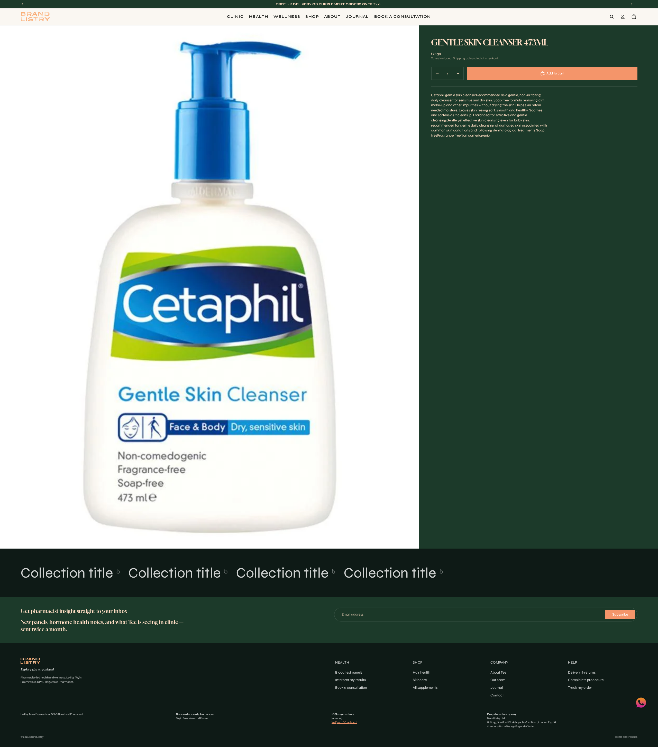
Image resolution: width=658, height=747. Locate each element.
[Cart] (633, 16)
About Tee (498, 672)
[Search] (611, 16)
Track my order (580, 687)
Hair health (421, 672)
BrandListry (36, 737)
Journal (496, 687)
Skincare (420, 680)
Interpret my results (350, 680)
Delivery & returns (582, 672)
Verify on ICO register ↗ (344, 722)
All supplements (425, 687)
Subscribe (620, 614)
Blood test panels (348, 672)
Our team (497, 680)
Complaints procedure (586, 680)
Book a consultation (351, 687)
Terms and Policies (626, 737)
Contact (497, 695)
